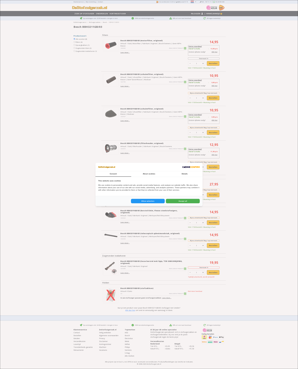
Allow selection (147, 201)
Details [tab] (185, 174)
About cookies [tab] (149, 174)
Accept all (183, 201)
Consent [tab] (113, 174)
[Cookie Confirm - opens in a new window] (191, 167)
